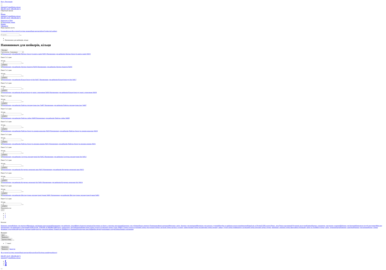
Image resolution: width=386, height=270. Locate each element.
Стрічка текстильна (147, 227)
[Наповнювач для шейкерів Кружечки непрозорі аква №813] (22, 169)
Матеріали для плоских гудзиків (207, 226)
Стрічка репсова (254, 227)
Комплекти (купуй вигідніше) (366, 226)
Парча (338, 227)
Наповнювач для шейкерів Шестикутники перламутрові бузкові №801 (75, 195)
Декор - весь (275, 226)
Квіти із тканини (70, 229)
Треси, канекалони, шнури (66, 227)
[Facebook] (5, 261)
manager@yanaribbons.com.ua (11, 7)
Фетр (15, 229)
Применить (5, 237)
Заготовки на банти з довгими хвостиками (108, 226)
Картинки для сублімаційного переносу (136, 226)
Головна (3, 31)
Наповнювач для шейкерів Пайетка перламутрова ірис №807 (65, 105)
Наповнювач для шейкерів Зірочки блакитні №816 (54, 67)
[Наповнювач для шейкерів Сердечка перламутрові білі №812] (23, 157)
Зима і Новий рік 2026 (57, 229)
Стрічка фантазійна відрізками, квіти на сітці (300, 227)
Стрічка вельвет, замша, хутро (217, 227)
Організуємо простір (83, 229)
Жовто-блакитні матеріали (84, 226)
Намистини (85, 227)
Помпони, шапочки (346, 227)
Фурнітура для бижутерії (25, 229)
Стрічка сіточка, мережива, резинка (272, 227)
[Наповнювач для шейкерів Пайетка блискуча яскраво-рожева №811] (25, 144)
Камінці (309, 226)
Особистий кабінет (50, 31)
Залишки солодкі (109, 229)
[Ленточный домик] (8, 22)
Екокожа (78, 227)
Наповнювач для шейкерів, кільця (63, 226)
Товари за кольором (126, 229)
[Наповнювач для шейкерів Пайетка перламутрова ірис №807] (23, 105)
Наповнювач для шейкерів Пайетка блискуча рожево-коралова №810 (74, 131)
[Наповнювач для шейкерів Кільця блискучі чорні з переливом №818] (25, 92)
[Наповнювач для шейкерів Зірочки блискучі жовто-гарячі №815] (24, 54)
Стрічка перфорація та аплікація (238, 227)
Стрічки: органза (160, 227)
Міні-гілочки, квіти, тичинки (326, 227)
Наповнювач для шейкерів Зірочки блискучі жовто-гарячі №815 (69, 54)
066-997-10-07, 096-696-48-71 (11, 9)
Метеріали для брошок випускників (39, 226)
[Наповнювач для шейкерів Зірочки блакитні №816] (19, 67)
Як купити (15, 31)
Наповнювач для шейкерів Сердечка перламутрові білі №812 (65, 157)
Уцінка (117, 229)
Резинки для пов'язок (360, 227)
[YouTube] (6, 265)
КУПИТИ (4, 65)
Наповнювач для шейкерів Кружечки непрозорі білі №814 (63, 182)
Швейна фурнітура (97, 229)
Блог (42, 31)
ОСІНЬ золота (266, 226)
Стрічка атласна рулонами (132, 227)
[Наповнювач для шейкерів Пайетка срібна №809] (18, 118)
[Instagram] (6, 263)
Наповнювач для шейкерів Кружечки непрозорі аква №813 (63, 169)
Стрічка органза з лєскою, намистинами (179, 227)
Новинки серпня (6, 226)
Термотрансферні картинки (159, 226)
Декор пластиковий (285, 226)
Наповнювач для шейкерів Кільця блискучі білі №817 (58, 79)
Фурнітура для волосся (42, 229)
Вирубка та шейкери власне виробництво (233, 226)
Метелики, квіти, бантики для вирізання (182, 226)
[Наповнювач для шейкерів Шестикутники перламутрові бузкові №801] (26, 195)
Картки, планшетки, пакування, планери (326, 226)
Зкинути (12, 249)
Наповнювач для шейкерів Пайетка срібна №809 (53, 118)
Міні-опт (379, 226)
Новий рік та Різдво (254, 226)
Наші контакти (36, 31)
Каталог (9, 31)
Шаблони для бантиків (348, 226)
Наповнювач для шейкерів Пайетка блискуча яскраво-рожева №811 (72, 144)
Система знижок (25, 31)
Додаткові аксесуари (299, 226)
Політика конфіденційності (47, 252)
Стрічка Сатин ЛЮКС (115, 227)
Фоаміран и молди (7, 229)
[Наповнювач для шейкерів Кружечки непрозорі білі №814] (22, 182)
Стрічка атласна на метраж (98, 227)
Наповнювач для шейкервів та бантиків (14, 227)
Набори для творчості (19, 226)
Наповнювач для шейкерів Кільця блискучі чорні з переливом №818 (73, 92)
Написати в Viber (7, 20)
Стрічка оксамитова (200, 227)
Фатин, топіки (373, 227)
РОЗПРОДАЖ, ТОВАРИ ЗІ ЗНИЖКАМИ (42, 227)
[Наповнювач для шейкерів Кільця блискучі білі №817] (20, 79)
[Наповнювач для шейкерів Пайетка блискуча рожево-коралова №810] (25, 131)
